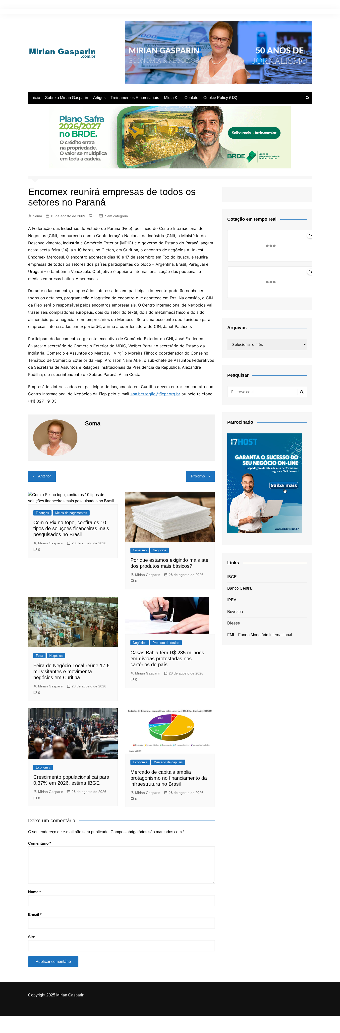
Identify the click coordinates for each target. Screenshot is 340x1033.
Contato (191, 98)
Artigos (99, 98)
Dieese (233, 623)
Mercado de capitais (168, 762)
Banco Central (240, 588)
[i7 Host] (264, 483)
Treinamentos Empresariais (135, 98)
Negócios (159, 550)
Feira (39, 656)
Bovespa (235, 612)
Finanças (42, 513)
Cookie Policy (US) (220, 98)
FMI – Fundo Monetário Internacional (259, 635)
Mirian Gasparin (50, 543)
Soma (37, 216)
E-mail (35, 914)
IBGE (232, 577)
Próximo (198, 476)
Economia (43, 767)
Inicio (35, 98)
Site (31, 937)
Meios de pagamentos (71, 513)
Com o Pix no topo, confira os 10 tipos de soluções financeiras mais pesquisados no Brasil (71, 528)
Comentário (39, 843)
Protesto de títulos (166, 643)
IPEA (231, 600)
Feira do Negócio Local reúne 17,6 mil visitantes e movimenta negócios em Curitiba (71, 671)
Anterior (44, 476)
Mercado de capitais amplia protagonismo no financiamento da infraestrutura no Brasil (168, 778)
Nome (34, 892)
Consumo (140, 550)
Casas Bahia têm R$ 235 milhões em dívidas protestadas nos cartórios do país (167, 658)
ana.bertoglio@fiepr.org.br (155, 393)
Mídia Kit (171, 98)
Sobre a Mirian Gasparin (66, 98)
